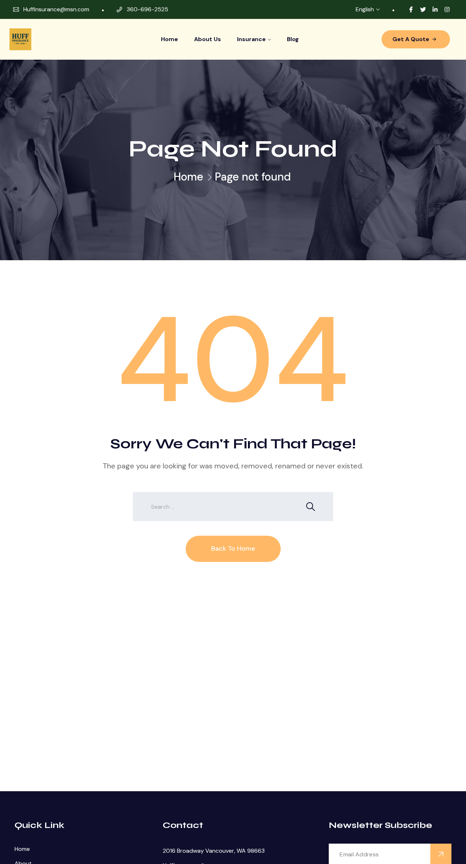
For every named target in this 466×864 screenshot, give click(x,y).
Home (169, 39)
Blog (293, 39)
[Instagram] (447, 9)
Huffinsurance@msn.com (56, 9)
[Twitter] (423, 9)
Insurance (251, 39)
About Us (207, 39)
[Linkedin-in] (435, 9)
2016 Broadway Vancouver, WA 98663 (214, 851)
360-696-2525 (147, 9)
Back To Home (233, 548)
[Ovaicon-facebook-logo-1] (411, 9)
